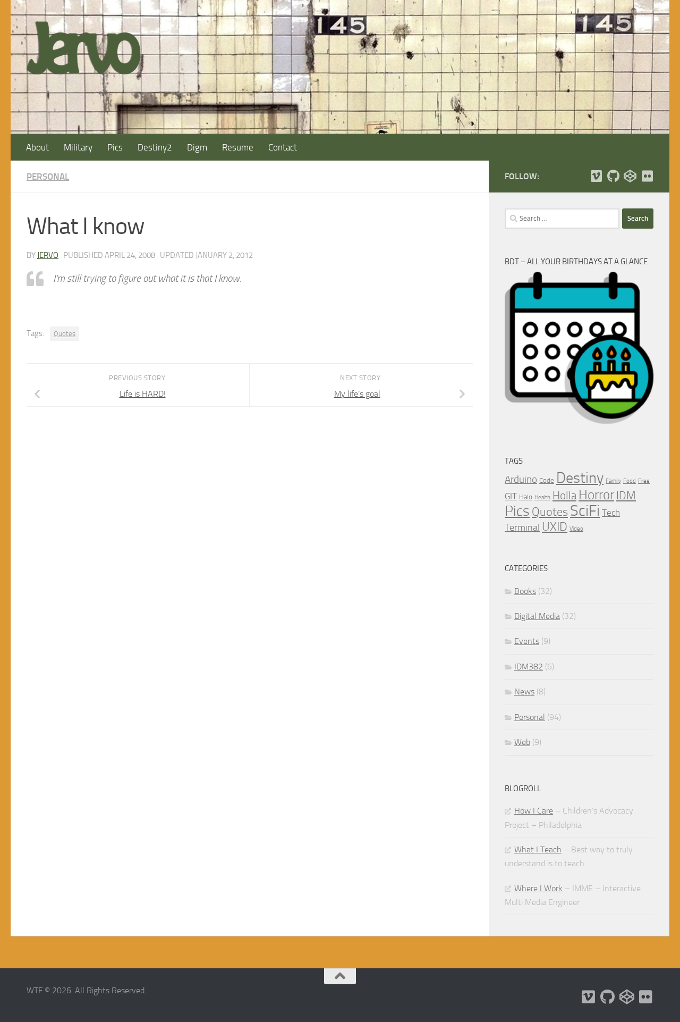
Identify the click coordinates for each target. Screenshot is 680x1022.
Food (629, 481)
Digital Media (537, 616)
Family (613, 481)
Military (78, 147)
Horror (596, 494)
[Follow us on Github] (613, 176)
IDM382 (528, 666)
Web (522, 742)
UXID (554, 527)
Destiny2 (155, 147)
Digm (197, 147)
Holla (564, 495)
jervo (47, 255)
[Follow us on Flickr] (647, 176)
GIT (511, 496)
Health (542, 497)
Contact (282, 147)
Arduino (521, 479)
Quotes (64, 334)
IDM (626, 495)
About (37, 147)
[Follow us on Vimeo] (596, 176)
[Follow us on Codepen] (630, 176)
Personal (48, 176)
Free (644, 481)
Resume (237, 147)
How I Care (533, 811)
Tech (611, 512)
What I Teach (538, 849)
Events (526, 641)
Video (576, 528)
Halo (525, 497)
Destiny (580, 478)
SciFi (585, 510)
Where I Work (538, 888)
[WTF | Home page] (84, 47)
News (524, 691)
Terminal (522, 527)
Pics (115, 147)
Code (546, 480)
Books (525, 591)
